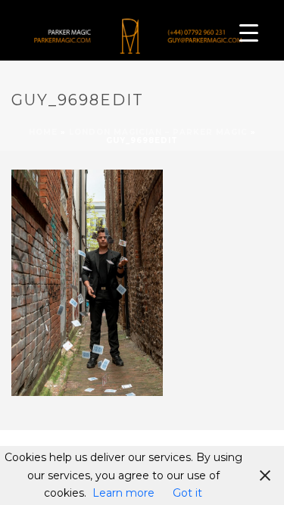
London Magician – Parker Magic (158, 132)
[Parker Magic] (132, 34)
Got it (187, 493)
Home (43, 132)
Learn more (123, 493)
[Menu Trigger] (249, 32)
